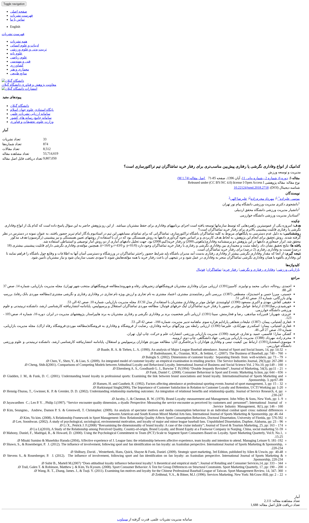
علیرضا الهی (238, 198)
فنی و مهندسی (20, 61)
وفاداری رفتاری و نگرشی (257, 269)
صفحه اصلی (18, 11)
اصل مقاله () (191, 178)
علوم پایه (16, 53)
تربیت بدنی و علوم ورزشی (28, 49)
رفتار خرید (230, 269)
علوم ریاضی (18, 57)
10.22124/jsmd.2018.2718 (251, 187)
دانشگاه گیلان (19, 106)
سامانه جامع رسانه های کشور (31, 117)
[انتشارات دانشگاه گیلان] (19, 88)
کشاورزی (17, 65)
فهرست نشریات (21, 15)
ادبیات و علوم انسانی (24, 45)
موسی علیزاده (289, 198)
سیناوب (122, 519)
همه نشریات (18, 41)
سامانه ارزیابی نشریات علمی (30, 113)
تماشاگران (214, 269)
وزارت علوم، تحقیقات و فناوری (32, 121)
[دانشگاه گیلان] (13, 80)
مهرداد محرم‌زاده (262, 198)
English (15, 26)
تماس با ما (17, 19)
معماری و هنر (19, 69)
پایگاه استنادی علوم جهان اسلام (32, 110)
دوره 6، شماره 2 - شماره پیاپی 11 (265, 178)
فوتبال (200, 269)
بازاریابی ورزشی (288, 269)
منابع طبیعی (18, 73)
